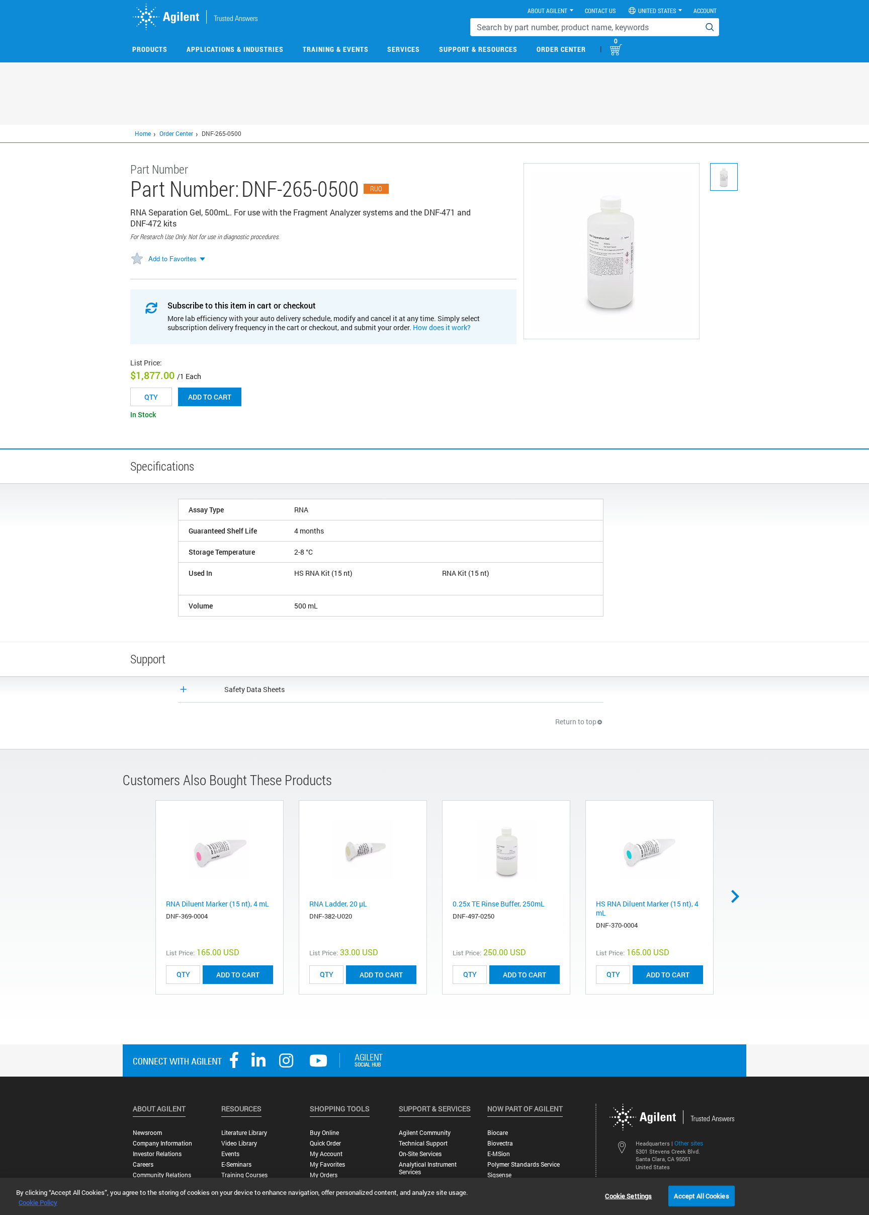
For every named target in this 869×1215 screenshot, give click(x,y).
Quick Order (325, 1143)
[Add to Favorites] (136, 259)
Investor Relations (157, 1154)
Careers (143, 1164)
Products (149, 49)
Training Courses (244, 1175)
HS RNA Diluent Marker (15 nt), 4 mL (647, 908)
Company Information (162, 1143)
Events (230, 1154)
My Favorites (327, 1164)
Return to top (575, 721)
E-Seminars (236, 1164)
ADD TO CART (237, 974)
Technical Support (423, 1143)
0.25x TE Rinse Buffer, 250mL (499, 903)
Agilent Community (425, 1132)
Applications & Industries (235, 49)
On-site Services (420, 1154)
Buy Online (324, 1132)
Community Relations (162, 1175)
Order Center (561, 49)
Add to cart (209, 397)
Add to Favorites (172, 258)
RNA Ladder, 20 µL (338, 903)
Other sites (688, 1143)
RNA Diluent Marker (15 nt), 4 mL (217, 903)
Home (143, 133)
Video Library (239, 1143)
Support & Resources (478, 49)
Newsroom (147, 1132)
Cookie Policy (38, 1202)
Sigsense (499, 1175)
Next (738, 896)
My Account (326, 1154)
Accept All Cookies (701, 1195)
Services (403, 49)
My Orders (323, 1175)
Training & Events (336, 49)
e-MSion (498, 1154)
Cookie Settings (628, 1195)
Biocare (497, 1132)
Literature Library (244, 1132)
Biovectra (500, 1143)
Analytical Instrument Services (428, 1168)
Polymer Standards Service (523, 1164)
